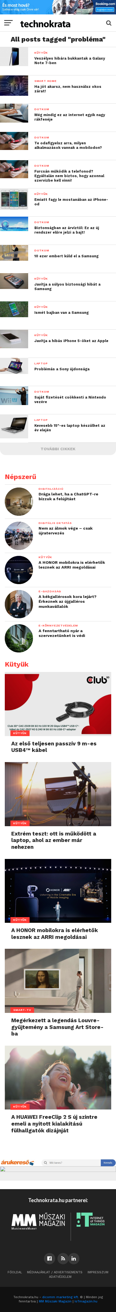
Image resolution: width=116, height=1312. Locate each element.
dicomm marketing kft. (60, 1297)
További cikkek (58, 449)
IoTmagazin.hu (86, 1301)
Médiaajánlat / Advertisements (54, 1272)
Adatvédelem (60, 1277)
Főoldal (15, 1272)
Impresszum (98, 1272)
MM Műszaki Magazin (55, 1301)
